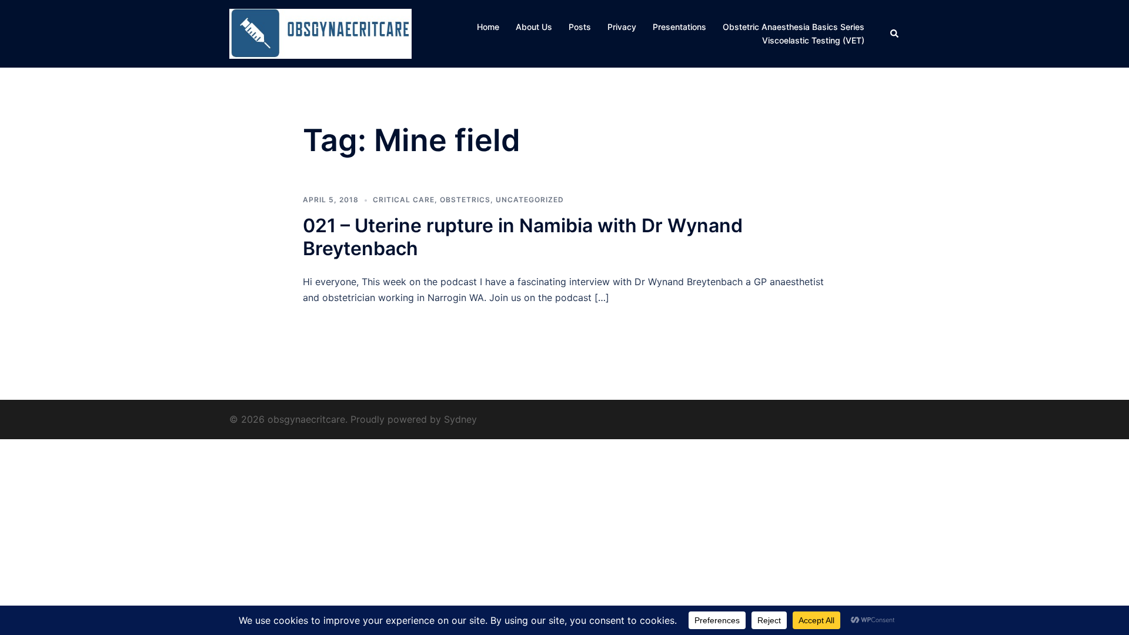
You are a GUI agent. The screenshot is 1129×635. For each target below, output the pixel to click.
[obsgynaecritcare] (320, 33)
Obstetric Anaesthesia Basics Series (793, 27)
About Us (534, 27)
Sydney (460, 419)
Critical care (404, 199)
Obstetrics (465, 199)
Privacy (621, 27)
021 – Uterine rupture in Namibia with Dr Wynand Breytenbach (523, 236)
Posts (580, 27)
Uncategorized (530, 199)
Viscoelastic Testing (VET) (813, 40)
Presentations (679, 27)
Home (488, 27)
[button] (895, 33)
